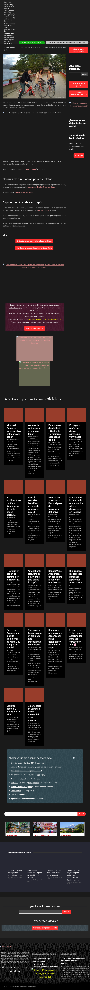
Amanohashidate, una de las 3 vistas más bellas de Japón (34, 577)
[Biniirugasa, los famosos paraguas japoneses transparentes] (76, 560)
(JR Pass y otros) (22, 791)
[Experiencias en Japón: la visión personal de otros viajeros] (34, 695)
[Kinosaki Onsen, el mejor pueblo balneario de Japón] (13, 415)
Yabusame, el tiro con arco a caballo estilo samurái (54, 872)
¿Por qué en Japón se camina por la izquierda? (13, 575)
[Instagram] (10, 967)
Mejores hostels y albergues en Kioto (14, 710)
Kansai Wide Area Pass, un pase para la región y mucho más (55, 577)
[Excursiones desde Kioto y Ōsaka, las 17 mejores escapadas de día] (55, 415)
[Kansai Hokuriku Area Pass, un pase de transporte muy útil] (34, 487)
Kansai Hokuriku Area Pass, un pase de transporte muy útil (33, 504)
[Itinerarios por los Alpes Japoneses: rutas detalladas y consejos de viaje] (55, 620)
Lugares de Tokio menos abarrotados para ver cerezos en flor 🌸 (76, 637)
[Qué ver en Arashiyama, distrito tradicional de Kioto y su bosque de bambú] (13, 620)
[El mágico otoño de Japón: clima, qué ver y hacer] (76, 415)
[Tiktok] (15, 971)
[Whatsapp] (6, 967)
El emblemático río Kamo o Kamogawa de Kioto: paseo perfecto (14, 506)
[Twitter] (18, 967)
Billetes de (18, 795)
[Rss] (22, 967)
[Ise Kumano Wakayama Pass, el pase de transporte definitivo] (55, 487)
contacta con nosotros (24, 192)
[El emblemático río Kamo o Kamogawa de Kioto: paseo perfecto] (13, 487)
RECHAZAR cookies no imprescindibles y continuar (67, 42)
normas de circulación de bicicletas (41, 187)
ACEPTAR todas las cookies (31, 42)
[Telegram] (3, 967)
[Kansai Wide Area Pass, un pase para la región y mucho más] (55, 560)
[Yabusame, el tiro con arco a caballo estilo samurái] (55, 862)
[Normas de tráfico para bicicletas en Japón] (34, 415)
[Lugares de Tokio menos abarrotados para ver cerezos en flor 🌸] (76, 620)
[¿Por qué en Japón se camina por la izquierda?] (13, 560)
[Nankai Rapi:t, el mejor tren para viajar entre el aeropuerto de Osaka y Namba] (75, 862)
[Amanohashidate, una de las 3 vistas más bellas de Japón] (34, 560)
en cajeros (36, 767)
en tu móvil (27, 799)
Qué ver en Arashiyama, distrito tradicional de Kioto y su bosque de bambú (13, 639)
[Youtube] (11, 971)
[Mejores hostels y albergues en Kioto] (13, 695)
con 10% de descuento (34, 783)
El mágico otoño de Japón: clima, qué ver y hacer (75, 431)
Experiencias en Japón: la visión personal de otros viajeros (34, 713)
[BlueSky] (19, 971)
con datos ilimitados (26, 779)
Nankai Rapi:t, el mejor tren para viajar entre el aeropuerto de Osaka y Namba (73, 875)
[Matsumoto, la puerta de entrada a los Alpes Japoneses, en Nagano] (76, 487)
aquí (38, 775)
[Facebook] (14, 967)
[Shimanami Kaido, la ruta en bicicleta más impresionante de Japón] (34, 620)
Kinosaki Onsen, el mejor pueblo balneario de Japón (14, 431)
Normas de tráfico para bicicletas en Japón (34, 429)
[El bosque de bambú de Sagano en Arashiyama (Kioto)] (35, 862)
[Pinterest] (26, 967)
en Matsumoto (43, 210)
